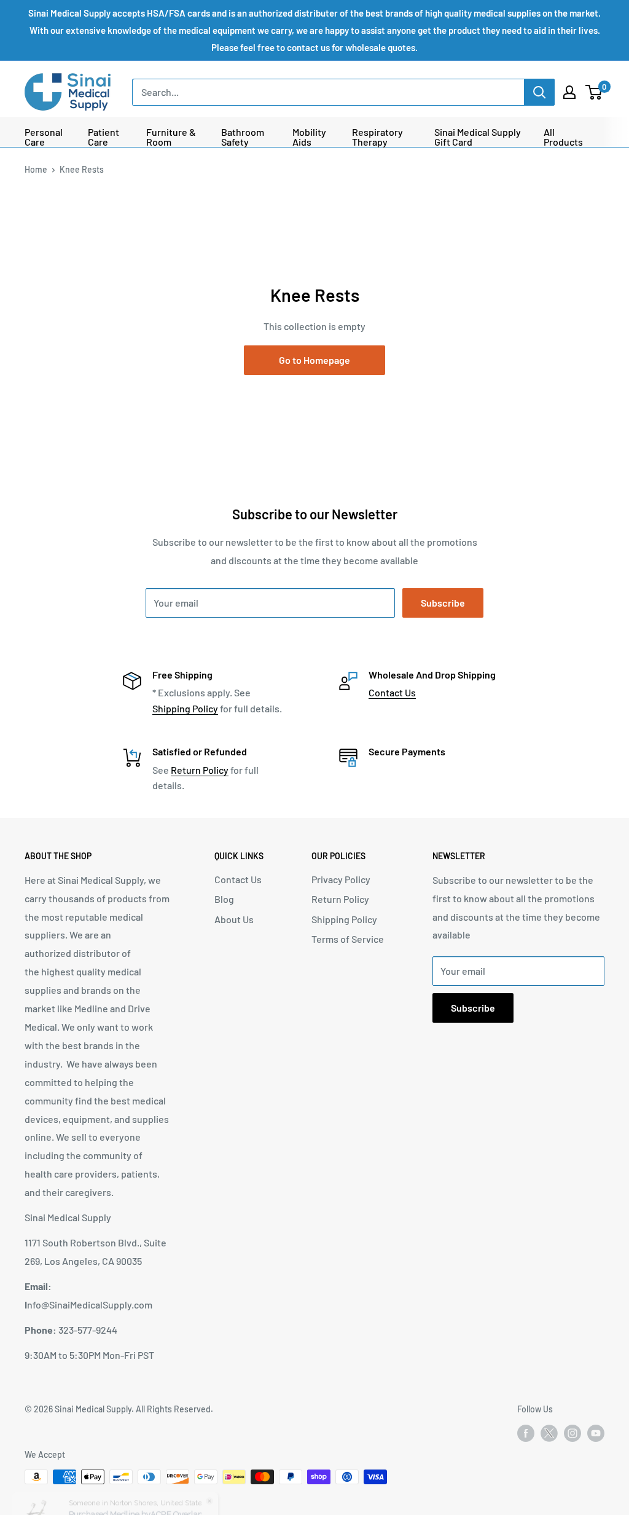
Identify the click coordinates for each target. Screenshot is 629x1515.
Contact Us (392, 692)
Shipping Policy (185, 708)
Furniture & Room (171, 137)
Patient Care (103, 137)
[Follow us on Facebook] (525, 1433)
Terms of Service (347, 939)
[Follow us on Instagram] (572, 1433)
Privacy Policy (340, 879)
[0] (594, 92)
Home (36, 169)
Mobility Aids (309, 137)
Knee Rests (82, 169)
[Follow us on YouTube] (595, 1433)
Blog (224, 899)
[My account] (569, 92)
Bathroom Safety (242, 137)
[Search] (539, 92)
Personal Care (44, 137)
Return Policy (200, 770)
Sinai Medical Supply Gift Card (477, 137)
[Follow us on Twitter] (549, 1436)
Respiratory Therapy (377, 137)
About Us (234, 919)
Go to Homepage (314, 360)
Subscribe (443, 602)
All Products (563, 137)
